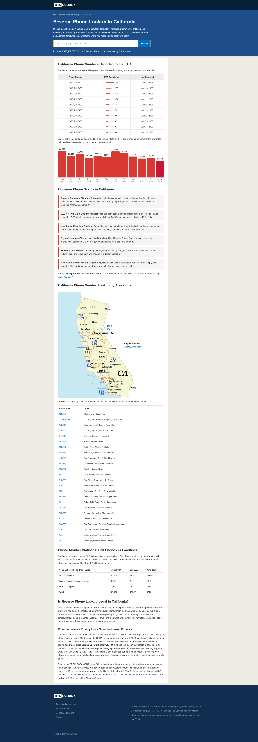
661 (60, 502)
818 (64, 507)
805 (60, 513)
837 (64, 469)
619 (60, 480)
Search (144, 43)
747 (60, 507)
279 (60, 424)
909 (64, 524)
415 (60, 458)
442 (60, 463)
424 (64, 430)
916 (64, 424)
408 (60, 452)
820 (64, 513)
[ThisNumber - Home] (64, 697)
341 (60, 435)
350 (64, 413)
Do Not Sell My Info (65, 712)
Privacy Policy (62, 708)
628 (64, 458)
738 (68, 419)
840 (60, 524)
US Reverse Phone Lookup (66, 14)
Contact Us (61, 717)
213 (60, 419)
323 (64, 419)
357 (60, 441)
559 (64, 441)
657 (60, 496)
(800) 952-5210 (65, 276)
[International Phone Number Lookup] (64, 5)
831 (60, 518)
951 (60, 540)
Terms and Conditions (66, 704)
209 (60, 413)
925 (60, 529)
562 (60, 474)
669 (64, 452)
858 (64, 480)
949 (60, 535)
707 (64, 446)
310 (60, 430)
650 (60, 491)
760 (64, 463)
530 (60, 469)
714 (64, 496)
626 (60, 485)
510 (64, 435)
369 (60, 446)
